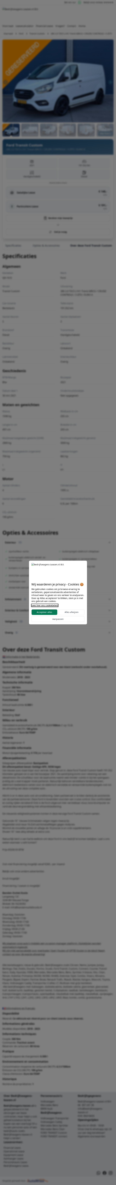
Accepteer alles (44, 612)
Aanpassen (58, 619)
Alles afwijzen (72, 612)
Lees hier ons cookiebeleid (44, 605)
